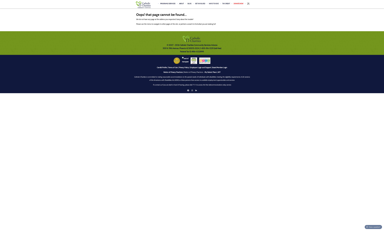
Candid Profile (162, 67)
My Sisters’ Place (210, 72)
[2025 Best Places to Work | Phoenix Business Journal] (204, 61)
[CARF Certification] (177, 61)
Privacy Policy (184, 67)
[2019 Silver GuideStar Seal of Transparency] (185, 61)
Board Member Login (219, 67)
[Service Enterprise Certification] (194, 61)
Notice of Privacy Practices (173, 72)
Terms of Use (173, 67)
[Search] (248, 4)
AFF (219, 72)
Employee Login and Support (200, 67)
